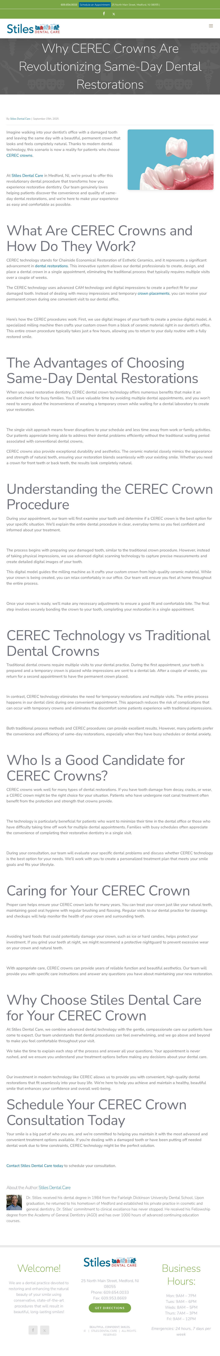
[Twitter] (44, 1330)
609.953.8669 (114, 1298)
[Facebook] (33, 1330)
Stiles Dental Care (20, 118)
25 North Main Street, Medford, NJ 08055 (135, 4)
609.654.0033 (69, 4)
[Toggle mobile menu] (211, 26)
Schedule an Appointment (95, 4)
